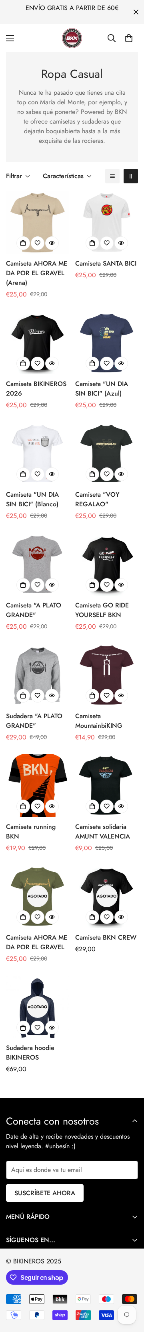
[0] (129, 38)
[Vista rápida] (52, 243)
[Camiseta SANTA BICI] (106, 222)
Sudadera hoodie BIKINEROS (30, 1052)
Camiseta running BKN (31, 831)
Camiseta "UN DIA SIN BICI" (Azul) (101, 388)
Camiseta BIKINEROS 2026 (36, 388)
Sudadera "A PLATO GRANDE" (34, 720)
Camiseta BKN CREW (105, 937)
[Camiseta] (106, 342)
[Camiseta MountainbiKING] (106, 675)
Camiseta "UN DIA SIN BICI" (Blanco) (32, 499)
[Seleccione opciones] (23, 243)
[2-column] (131, 176)
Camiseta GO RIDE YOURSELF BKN (102, 610)
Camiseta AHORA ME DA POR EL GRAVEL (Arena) (36, 273)
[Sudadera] (37, 675)
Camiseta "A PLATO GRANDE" (33, 610)
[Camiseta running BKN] (37, 785)
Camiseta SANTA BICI (105, 263)
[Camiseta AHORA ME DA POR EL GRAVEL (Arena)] (37, 222)
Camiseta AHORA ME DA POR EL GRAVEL (36, 942)
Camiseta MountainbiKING (98, 720)
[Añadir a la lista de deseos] (37, 243)
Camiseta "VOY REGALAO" (97, 499)
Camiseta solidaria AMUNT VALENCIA (102, 831)
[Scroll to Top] (130, 1289)
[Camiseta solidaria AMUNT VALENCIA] (106, 785)
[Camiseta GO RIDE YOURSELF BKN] (106, 564)
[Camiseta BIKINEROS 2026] (37, 342)
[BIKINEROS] (72, 38)
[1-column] (112, 176)
